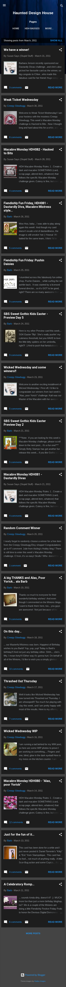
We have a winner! (16, 50)
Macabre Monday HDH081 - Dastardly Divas (23, 476)
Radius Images (40, 981)
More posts (33, 933)
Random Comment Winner (22, 528)
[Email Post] (26, 88)
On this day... (12, 631)
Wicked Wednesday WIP (21, 731)
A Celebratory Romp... (19, 884)
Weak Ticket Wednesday (21, 100)
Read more (55, 87)
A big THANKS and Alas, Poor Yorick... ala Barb (24, 579)
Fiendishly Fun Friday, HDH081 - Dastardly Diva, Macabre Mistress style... (27, 206)
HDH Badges (32, 28)
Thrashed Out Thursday (20, 681)
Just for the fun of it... (19, 834)
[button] (60, 50)
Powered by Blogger (34, 975)
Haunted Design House (33, 13)
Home (15, 28)
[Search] (62, 6)
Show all (56, 40)
